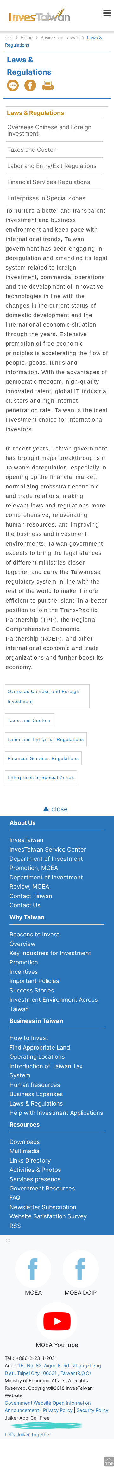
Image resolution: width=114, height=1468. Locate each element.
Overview (22, 943)
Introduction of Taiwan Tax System (46, 1071)
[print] (48, 85)
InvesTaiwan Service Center (48, 849)
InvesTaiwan (26, 839)
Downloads (25, 1141)
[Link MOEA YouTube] (57, 1320)
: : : (9, 37)
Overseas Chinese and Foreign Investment (49, 130)
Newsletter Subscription (43, 1206)
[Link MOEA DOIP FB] (81, 1268)
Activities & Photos (35, 1169)
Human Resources (35, 1084)
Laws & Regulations (35, 113)
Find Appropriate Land (40, 1047)
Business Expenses (36, 1093)
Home (27, 37)
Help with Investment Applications (56, 1112)
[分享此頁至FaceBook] (31, 85)
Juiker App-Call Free (27, 1418)
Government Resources (42, 1188)
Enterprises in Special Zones (46, 198)
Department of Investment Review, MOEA (46, 882)
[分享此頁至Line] (14, 85)
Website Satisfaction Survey (48, 1216)
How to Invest (29, 1037)
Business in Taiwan (60, 37)
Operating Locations (37, 1056)
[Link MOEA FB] (33, 1268)
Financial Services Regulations (48, 181)
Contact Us (25, 905)
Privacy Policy (58, 1410)
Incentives (24, 971)
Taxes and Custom (33, 149)
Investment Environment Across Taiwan (54, 1004)
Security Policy (92, 1410)
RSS (15, 1225)
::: (8, 1239)
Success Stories (32, 990)
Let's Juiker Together (28, 1435)
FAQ (15, 1197)
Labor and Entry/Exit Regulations (52, 165)
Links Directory (30, 1160)
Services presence (35, 1179)
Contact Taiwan (31, 895)
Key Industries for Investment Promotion (50, 957)
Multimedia (24, 1150)
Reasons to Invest (34, 934)
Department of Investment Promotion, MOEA (46, 863)
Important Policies (34, 980)
